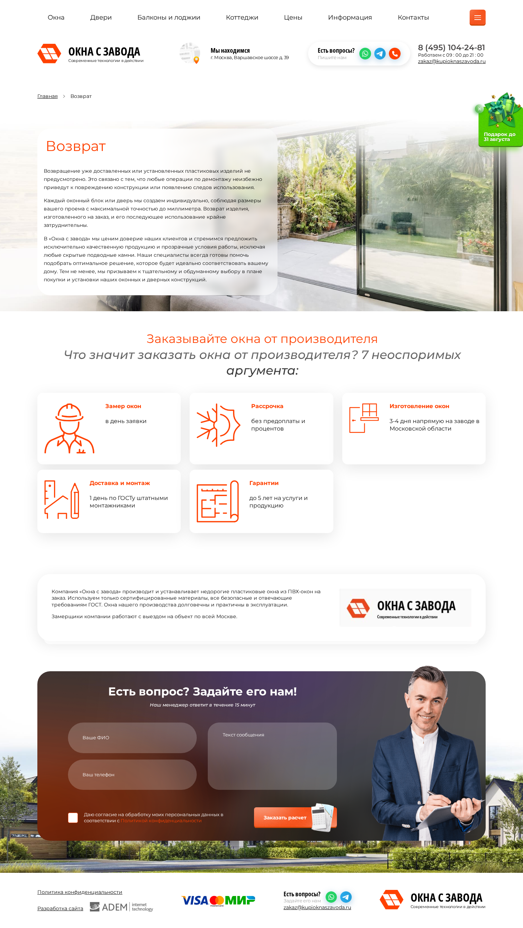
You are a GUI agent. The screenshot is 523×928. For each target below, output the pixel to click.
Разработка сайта (60, 908)
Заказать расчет (285, 817)
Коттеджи (242, 17)
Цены (293, 17)
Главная (47, 96)
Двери (101, 17)
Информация (350, 17)
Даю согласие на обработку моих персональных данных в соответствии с (153, 817)
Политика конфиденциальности (79, 892)
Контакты (413, 17)
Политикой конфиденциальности (161, 820)
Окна (56, 17)
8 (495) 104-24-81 (451, 47)
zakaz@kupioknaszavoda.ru (452, 61)
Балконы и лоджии (168, 17)
